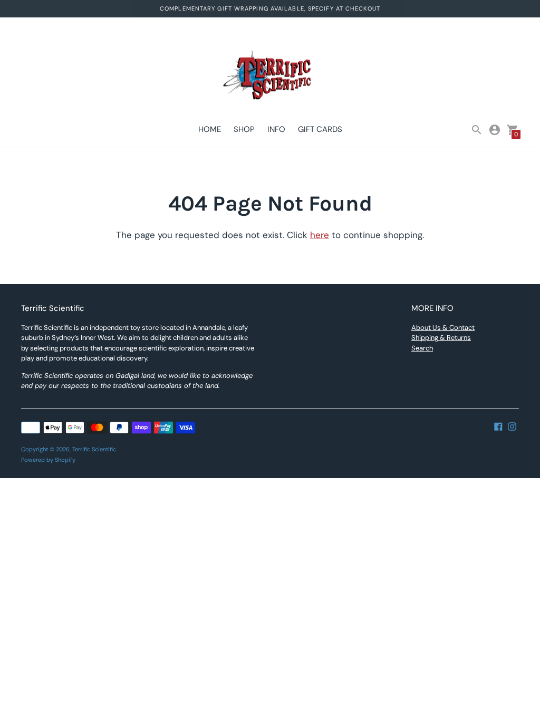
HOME (209, 129)
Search (422, 348)
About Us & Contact (443, 327)
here (319, 235)
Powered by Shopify (48, 459)
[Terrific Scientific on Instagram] (512, 426)
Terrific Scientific (94, 449)
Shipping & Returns (441, 337)
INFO (276, 129)
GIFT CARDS (320, 129)
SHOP (244, 129)
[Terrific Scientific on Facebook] (498, 426)
